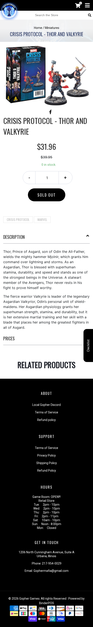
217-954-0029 (51, 563)
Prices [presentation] (9, 338)
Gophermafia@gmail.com (51, 570)
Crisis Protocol (18, 219)
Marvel (42, 219)
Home (38, 28)
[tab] (46, 239)
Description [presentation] (14, 237)
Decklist (88, 345)
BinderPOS (46, 603)
